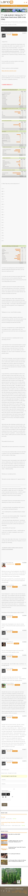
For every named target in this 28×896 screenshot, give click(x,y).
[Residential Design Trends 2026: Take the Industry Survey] (4, 851)
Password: (3, 783)
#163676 (24, 761)
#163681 (24, 655)
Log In (4, 804)
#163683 (24, 630)
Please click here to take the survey (9, 70)
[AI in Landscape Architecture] (4, 858)
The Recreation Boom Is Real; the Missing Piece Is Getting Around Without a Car (17, 861)
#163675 (24, 33)
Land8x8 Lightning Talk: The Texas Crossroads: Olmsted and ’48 (15, 841)
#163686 (24, 562)
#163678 (24, 716)
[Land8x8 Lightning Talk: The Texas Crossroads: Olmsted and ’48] (4, 845)
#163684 (24, 615)
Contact (8, 892)
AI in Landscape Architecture (14, 853)
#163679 (24, 683)
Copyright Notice (18, 890)
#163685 (24, 585)
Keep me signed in (5, 790)
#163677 (24, 749)
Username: (4, 779)
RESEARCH (24, 21)
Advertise (25, 890)
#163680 (24, 668)
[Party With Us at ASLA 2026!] (4, 838)
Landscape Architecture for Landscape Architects (9, 21)
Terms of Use (14, 892)
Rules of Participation (23, 892)
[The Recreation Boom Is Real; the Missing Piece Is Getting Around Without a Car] (4, 864)
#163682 (24, 641)
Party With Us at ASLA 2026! (14, 834)
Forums (20, 21)
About (26, 893)
